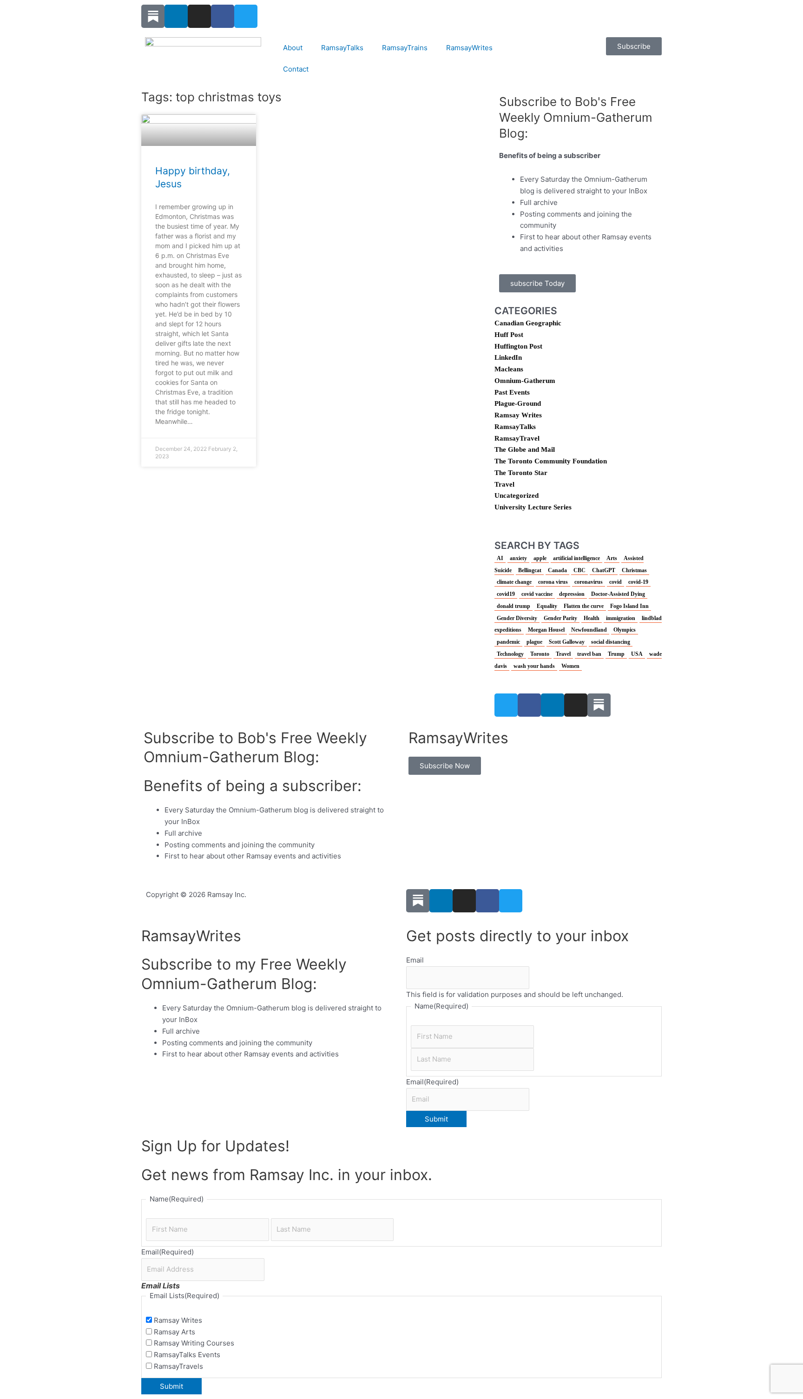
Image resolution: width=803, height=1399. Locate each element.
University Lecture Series (533, 507)
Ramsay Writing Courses (194, 1343)
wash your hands (534, 666)
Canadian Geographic (527, 323)
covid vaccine (537, 594)
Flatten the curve (584, 606)
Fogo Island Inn (629, 606)
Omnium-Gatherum (524, 380)
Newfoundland (589, 630)
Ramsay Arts (174, 1331)
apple (539, 558)
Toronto (539, 654)
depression (572, 594)
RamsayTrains (405, 47)
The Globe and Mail (524, 449)
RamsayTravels (178, 1366)
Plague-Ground (517, 403)
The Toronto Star (520, 472)
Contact (296, 69)
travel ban (589, 654)
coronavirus (588, 582)
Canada (557, 570)
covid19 (506, 594)
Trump (616, 654)
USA (637, 654)
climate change (514, 582)
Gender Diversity (517, 618)
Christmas (634, 570)
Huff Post (508, 334)
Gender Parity (560, 618)
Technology (510, 654)
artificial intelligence (576, 558)
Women (570, 666)
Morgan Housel (546, 630)
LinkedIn (508, 357)
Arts (611, 558)
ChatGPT (603, 570)
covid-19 (638, 582)
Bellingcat (529, 570)
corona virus (553, 582)
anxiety (518, 558)
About (293, 47)
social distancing (610, 642)
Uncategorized (516, 495)
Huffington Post (518, 346)
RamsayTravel (517, 438)
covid (615, 582)
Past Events (512, 392)
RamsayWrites (469, 47)
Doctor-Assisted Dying (618, 594)
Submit (436, 1119)
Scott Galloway (567, 642)
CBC (579, 570)
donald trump (513, 606)
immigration (620, 618)
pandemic (508, 642)
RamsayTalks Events (187, 1354)
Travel (504, 484)
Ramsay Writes (518, 415)
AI (500, 558)
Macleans (508, 369)
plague (534, 642)
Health (591, 618)
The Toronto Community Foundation (550, 461)
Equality (547, 606)
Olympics (624, 630)
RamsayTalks (342, 47)
